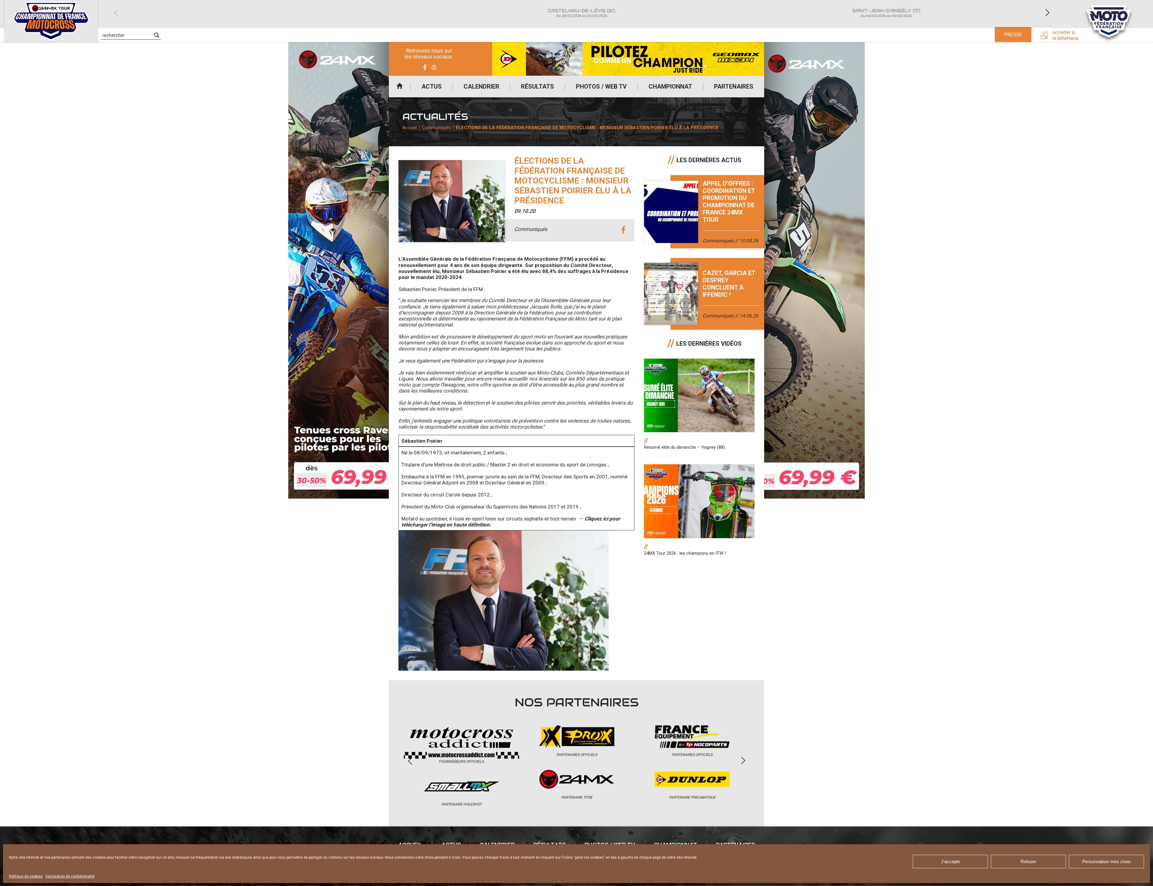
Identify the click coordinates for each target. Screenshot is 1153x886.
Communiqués (436, 127)
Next (1047, 13)
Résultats (537, 86)
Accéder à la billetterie (1065, 35)
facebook (623, 230)
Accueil (399, 86)
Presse (1013, 35)
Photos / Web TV (601, 86)
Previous (116, 13)
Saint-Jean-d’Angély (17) (886, 13)
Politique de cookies (26, 876)
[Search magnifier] (157, 35)
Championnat (670, 86)
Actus (432, 86)
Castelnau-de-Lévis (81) (581, 13)
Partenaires (733, 86)
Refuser (1028, 861)
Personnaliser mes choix (1106, 861)
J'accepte (950, 861)
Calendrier (481, 86)
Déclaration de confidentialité (70, 876)
